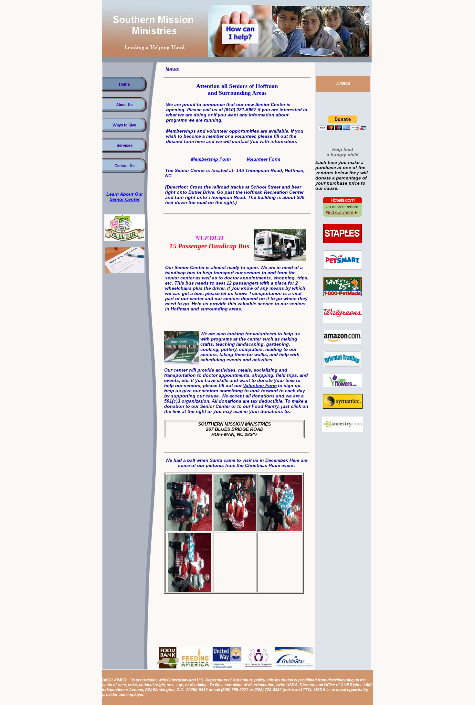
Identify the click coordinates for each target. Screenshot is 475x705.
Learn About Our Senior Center (124, 196)
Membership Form (211, 159)
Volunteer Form (263, 159)
